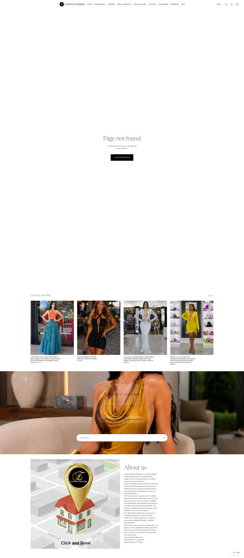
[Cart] (237, 4)
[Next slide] (116, 327)
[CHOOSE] (70, 351)
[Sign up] (164, 437)
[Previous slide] (81, 327)
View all (211, 296)
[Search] (226, 4)
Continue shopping (122, 157)
